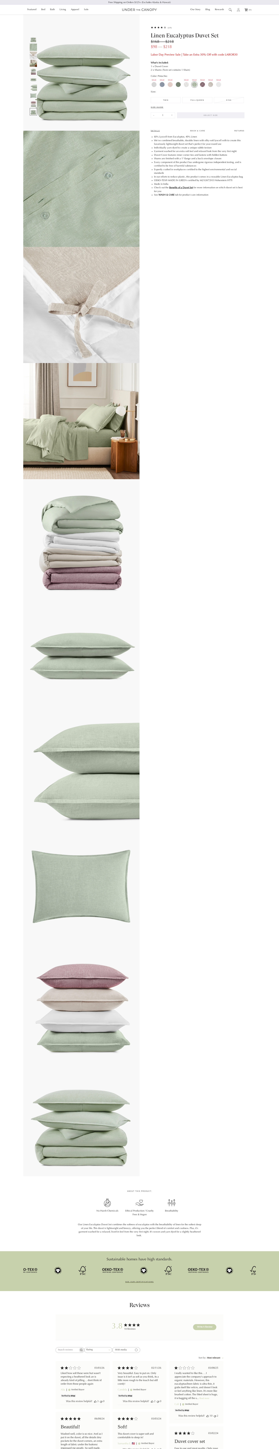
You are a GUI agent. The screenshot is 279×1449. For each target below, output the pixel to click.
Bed (43, 9)
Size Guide (157, 107)
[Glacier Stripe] (186, 84)
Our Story (195, 9)
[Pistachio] (194, 84)
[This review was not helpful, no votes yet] (101, 1401)
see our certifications (139, 1282)
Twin (165, 100)
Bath (52, 9)
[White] (218, 84)
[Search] (230, 10)
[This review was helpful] (95, 1401)
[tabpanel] (197, 166)
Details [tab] (155, 131)
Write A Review (204, 1327)
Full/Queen (197, 100)
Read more (204, 1398)
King (229, 100)
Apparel (75, 9)
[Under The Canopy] (139, 10)
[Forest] (178, 84)
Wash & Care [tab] (197, 131)
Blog (207, 9)
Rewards (219, 9)
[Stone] (210, 84)
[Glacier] (154, 84)
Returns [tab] (239, 131)
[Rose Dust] (170, 84)
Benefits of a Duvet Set (181, 188)
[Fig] (202, 84)
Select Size (211, 115)
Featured (31, 9)
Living (63, 9)
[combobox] (98, 1350)
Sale (86, 9)
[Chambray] (162, 84)
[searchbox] (67, 1350)
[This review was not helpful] (215, 1416)
